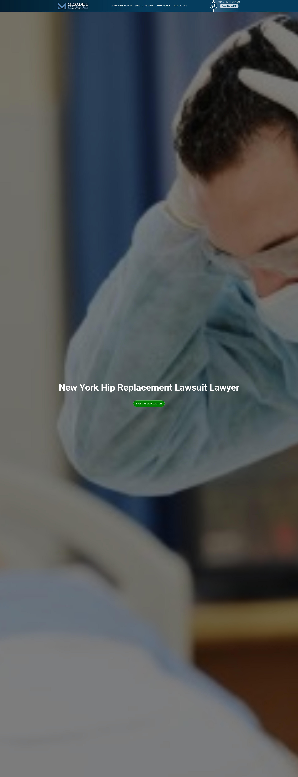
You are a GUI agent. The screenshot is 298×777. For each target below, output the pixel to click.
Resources (162, 5)
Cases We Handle (120, 5)
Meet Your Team (144, 5)
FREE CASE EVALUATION (149, 403)
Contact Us (180, 5)
